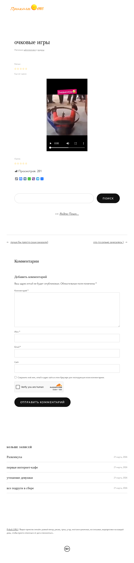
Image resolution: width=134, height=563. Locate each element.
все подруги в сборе (20, 488)
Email (17, 346)
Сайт (16, 361)
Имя (17, 331)
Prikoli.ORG (12, 529)
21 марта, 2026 (120, 456)
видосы (41, 49)
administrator (30, 49)
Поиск (108, 198)
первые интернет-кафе (22, 467)
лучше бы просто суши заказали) (29, 242)
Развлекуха (14, 456)
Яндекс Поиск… (69, 213)
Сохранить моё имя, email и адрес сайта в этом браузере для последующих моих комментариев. (61, 377)
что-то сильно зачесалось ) (108, 242)
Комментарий (21, 290)
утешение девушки (20, 477)
